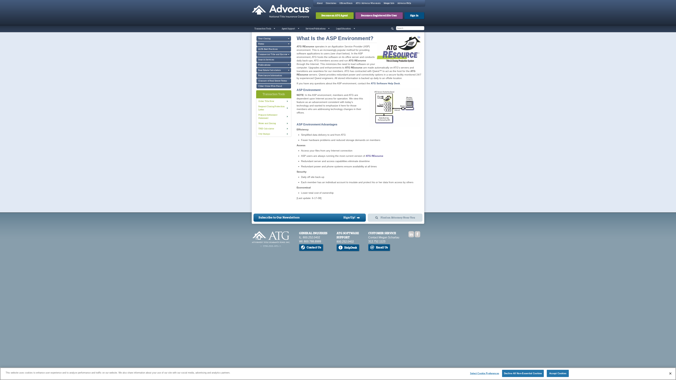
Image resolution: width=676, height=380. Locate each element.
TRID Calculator (266, 129)
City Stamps (264, 134)
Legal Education (343, 29)
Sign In (414, 15)
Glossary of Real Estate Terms (272, 81)
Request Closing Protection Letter (271, 108)
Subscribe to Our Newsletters (279, 217)
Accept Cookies (558, 373)
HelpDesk (350, 247)
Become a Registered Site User (379, 15)
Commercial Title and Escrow (272, 54)
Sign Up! (351, 217)
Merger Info (389, 3)
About (320, 3)
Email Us (382, 247)
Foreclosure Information (270, 76)
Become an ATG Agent (334, 15)
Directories (331, 3)
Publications (264, 65)
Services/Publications (316, 29)
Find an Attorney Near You (398, 217)
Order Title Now (266, 101)
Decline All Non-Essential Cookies (523, 373)
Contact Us (314, 247)
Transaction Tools (262, 29)
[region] (338, 374)
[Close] (670, 373)
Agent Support (288, 29)
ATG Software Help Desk (385, 83)
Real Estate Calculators (269, 70)
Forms (261, 44)
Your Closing (264, 39)
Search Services (266, 60)
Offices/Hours (346, 3)
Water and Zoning (267, 123)
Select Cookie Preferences (484, 373)
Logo (271, 237)
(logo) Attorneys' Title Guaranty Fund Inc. (281, 11)
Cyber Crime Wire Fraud (270, 86)
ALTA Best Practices (268, 49)
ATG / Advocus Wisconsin (368, 3)
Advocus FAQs (404, 3)
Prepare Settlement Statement (267, 116)
